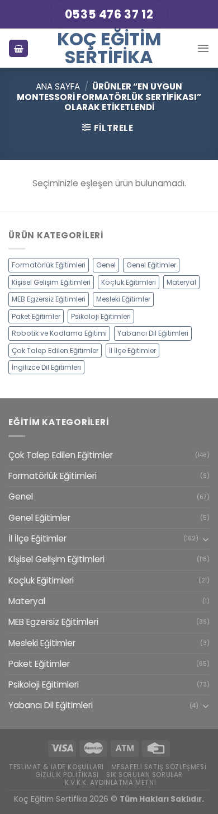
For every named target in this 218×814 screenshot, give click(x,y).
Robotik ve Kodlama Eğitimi (59, 333)
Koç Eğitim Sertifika (109, 48)
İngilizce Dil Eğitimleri (46, 367)
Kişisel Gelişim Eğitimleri (51, 282)
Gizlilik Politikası (67, 774)
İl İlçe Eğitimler (132, 350)
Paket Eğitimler (36, 316)
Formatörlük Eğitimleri (49, 265)
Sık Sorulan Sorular (144, 774)
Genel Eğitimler (151, 265)
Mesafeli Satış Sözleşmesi (159, 767)
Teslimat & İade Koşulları (56, 767)
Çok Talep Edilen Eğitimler (55, 350)
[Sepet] (18, 48)
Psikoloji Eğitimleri (101, 316)
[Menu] (203, 48)
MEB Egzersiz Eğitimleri (49, 299)
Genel (106, 265)
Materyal (181, 282)
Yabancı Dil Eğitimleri (152, 333)
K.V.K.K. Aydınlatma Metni (111, 782)
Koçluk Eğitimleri (128, 282)
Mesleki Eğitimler (123, 299)
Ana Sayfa (58, 86)
